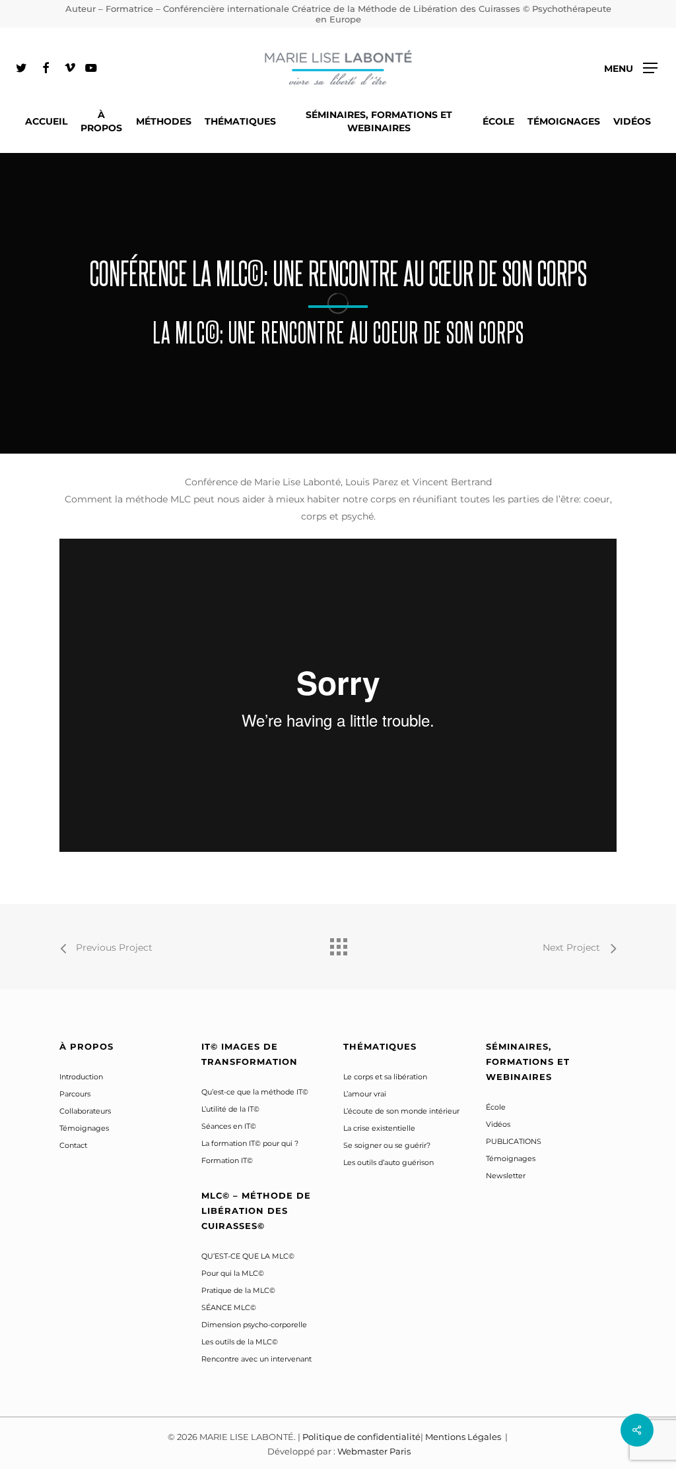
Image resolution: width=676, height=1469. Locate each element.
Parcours (74, 1093)
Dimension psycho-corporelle (254, 1324)
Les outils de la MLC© (239, 1341)
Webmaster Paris (374, 1451)
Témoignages (84, 1128)
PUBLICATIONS (513, 1141)
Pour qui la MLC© (232, 1273)
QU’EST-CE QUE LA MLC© (247, 1256)
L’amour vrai (364, 1093)
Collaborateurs (85, 1111)
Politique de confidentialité (361, 1436)
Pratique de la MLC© (238, 1290)
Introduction (81, 1076)
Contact (73, 1145)
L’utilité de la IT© (230, 1109)
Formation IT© (227, 1160)
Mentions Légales (464, 1436)
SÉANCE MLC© (228, 1307)
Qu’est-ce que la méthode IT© (254, 1091)
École (496, 1107)
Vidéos (498, 1124)
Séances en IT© (228, 1126)
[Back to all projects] (338, 943)
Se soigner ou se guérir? (386, 1145)
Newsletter (505, 1175)
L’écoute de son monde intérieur (401, 1111)
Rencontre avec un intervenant (256, 1359)
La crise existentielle (379, 1128)
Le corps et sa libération (385, 1076)
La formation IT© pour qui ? (249, 1143)
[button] (631, 68)
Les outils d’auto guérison (388, 1162)
